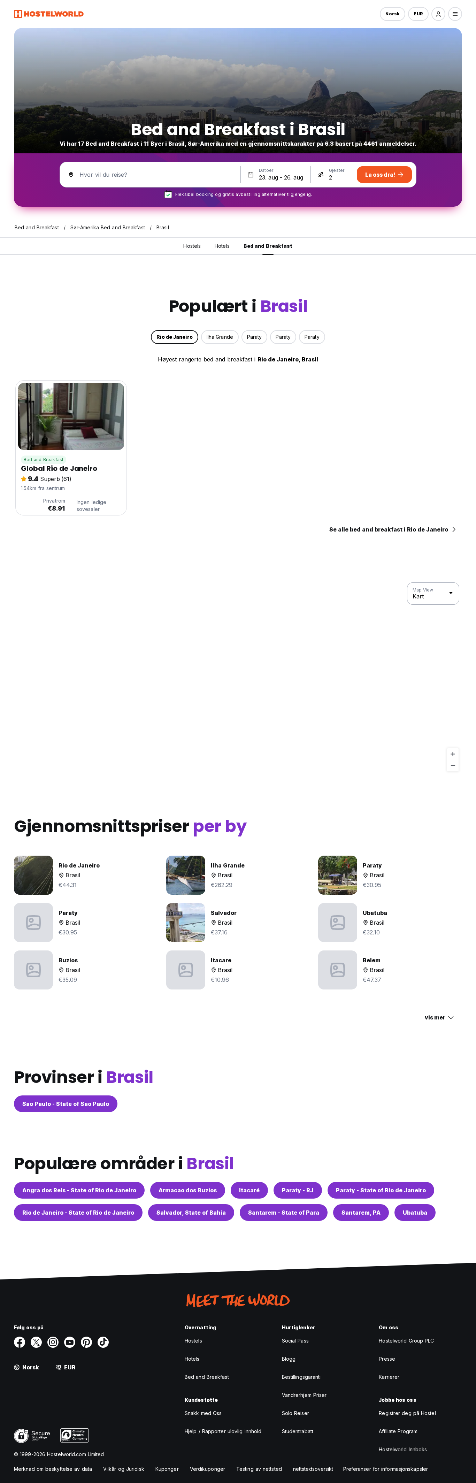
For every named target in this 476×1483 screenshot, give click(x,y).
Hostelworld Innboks (403, 1449)
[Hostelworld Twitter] (36, 1342)
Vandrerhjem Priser (304, 1395)
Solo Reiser (295, 1413)
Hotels (192, 1359)
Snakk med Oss (203, 1413)
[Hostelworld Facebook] (19, 1342)
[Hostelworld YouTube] (69, 1342)
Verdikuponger (207, 1469)
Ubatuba (415, 1212)
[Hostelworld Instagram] (53, 1342)
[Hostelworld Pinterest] (86, 1342)
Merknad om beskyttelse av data (53, 1469)
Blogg (289, 1359)
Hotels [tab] (222, 246)
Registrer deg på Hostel (407, 1413)
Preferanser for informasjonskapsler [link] (385, 1469)
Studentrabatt (297, 1431)
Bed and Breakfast (43, 459)
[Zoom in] (453, 754)
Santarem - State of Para (283, 1212)
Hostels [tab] (192, 246)
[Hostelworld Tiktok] (103, 1342)
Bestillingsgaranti (301, 1377)
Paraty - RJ (298, 1190)
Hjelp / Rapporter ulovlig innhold (223, 1431)
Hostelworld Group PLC (406, 1341)
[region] (238, 677)
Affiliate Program (398, 1431)
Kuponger (167, 1469)
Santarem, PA (361, 1212)
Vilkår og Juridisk (123, 1469)
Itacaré (249, 1190)
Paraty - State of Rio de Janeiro (381, 1190)
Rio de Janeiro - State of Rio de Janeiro (78, 1212)
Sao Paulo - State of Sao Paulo (65, 1103)
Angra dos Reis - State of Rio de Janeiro (79, 1190)
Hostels (193, 1341)
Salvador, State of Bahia (191, 1212)
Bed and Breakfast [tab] (268, 246)
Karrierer (389, 1377)
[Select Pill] (438, 14)
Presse (387, 1359)
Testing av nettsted (259, 1469)
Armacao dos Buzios (188, 1190)
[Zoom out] (453, 765)
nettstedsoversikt (313, 1469)
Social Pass (295, 1341)
